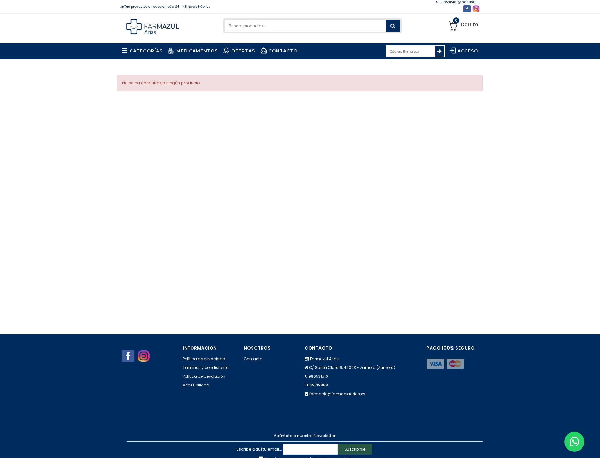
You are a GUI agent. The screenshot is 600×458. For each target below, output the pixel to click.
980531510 (447, 2)
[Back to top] (593, 447)
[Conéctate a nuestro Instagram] (476, 8)
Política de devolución (204, 376)
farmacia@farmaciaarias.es (337, 393)
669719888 (470, 2)
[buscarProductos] (393, 26)
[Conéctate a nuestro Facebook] (467, 8)
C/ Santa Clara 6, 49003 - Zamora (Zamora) (352, 367)
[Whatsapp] (574, 442)
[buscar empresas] (439, 51)
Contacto (253, 358)
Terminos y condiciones (206, 367)
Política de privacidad (204, 358)
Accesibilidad (196, 385)
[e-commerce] (153, 26)
